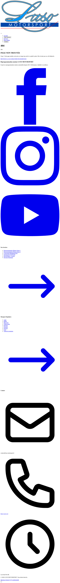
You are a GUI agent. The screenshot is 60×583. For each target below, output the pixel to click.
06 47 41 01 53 (4, 514)
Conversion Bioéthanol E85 (11, 253)
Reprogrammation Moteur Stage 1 (12, 250)
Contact (6, 41)
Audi (5, 320)
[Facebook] (30, 125)
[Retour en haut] (1, 581)
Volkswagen (7, 324)
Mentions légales (5, 580)
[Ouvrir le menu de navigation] (1, 33)
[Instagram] (30, 185)
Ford (5, 329)
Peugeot (6, 327)
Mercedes (6, 322)
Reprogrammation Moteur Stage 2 (12, 252)
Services (6, 38)
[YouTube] (30, 244)
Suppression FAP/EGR (9, 254)
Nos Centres (7, 40)
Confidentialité (15, 580)
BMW (5, 321)
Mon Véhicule (7, 37)
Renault (6, 325)
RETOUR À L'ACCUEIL (7, 59)
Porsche (6, 328)
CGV (10, 580)
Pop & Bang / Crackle (9, 256)
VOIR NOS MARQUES (20, 59)
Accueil (6, 35)
